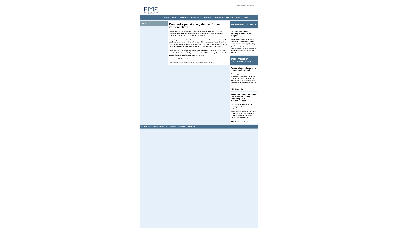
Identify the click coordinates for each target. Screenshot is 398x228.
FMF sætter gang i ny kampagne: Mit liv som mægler (241, 33)
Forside (166, 17)
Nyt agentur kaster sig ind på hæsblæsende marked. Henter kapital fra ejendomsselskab (243, 97)
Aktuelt (238, 17)
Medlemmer (219, 17)
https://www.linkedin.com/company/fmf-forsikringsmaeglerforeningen (191, 62)
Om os (174, 17)
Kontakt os (229, 17)
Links (246, 17)
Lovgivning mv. (183, 17)
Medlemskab (208, 17)
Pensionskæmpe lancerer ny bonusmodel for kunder (243, 69)
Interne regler (196, 17)
